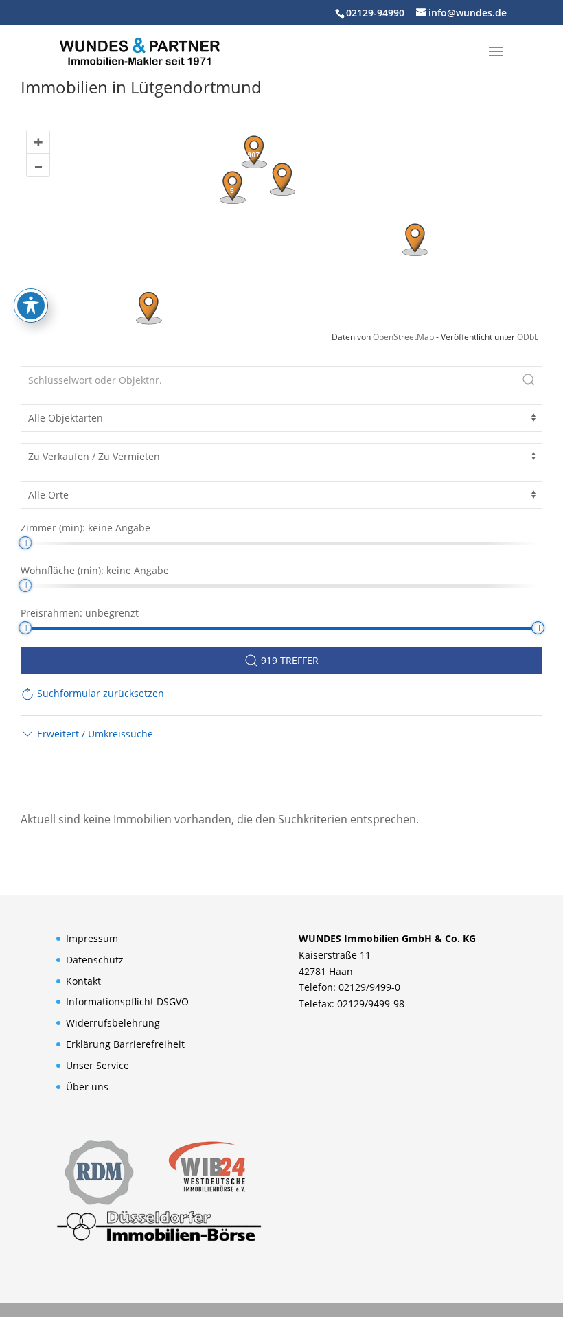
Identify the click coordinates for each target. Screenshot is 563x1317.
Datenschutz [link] (95, 959)
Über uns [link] (87, 1086)
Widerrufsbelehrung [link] (113, 1022)
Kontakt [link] (83, 980)
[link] (139, 50)
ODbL (527, 337)
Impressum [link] (92, 938)
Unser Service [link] (97, 1065)
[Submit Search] (528, 379)
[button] (496, 60)
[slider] (25, 542)
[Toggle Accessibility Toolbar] (30, 305)
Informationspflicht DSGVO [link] (127, 1001)
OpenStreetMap (403, 337)
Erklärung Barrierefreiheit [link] (125, 1044)
